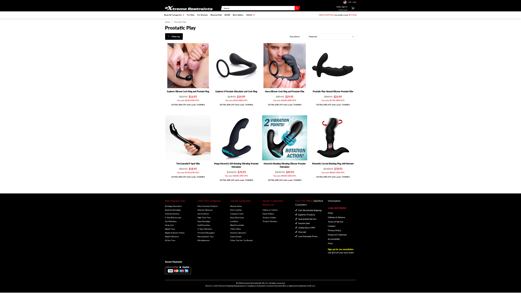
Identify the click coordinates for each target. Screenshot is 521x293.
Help (354, 2)
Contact (331, 226)
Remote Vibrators (205, 210)
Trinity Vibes (235, 229)
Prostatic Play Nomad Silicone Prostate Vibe (333, 91)
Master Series (236, 206)
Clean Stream (236, 236)
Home (167, 22)
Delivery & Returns (336, 217)
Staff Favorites (204, 225)
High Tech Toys (204, 217)
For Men (190, 15)
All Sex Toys (170, 240)
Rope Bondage (204, 221)
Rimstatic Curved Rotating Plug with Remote (333, 163)
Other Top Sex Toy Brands (241, 240)
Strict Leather (236, 210)
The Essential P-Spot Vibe (188, 163)
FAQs (330, 213)
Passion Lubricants (238, 233)
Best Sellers (238, 15)
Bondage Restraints (173, 206)
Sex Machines (171, 221)
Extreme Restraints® (276, 286)
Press (330, 243)
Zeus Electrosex (237, 217)
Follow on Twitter (270, 210)
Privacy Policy (334, 230)
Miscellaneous (204, 240)
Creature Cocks (237, 214)
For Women (202, 15)
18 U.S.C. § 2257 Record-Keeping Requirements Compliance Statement (235, 286)
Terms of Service (335, 221)
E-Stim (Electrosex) (173, 217)
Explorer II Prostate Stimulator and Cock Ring (236, 91)
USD (345, 2)
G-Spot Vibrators (205, 229)
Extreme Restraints (251, 283)
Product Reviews (270, 221)
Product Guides (269, 217)
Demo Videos (268, 214)
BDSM (227, 15)
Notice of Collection (337, 234)
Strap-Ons (169, 225)
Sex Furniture (203, 214)
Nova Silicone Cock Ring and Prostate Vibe (284, 91)
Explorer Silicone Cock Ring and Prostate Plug (188, 91)
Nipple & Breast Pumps (175, 233)
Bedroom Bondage (173, 210)
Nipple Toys (170, 229)
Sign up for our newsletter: (341, 249)
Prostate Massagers (206, 233)
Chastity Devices (172, 214)
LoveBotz (234, 221)
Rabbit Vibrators (172, 236)
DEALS (249, 15)
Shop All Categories (173, 15)
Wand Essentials (237, 225)
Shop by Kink (216, 15)
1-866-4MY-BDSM (337, 208)
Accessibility (334, 239)
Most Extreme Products (208, 206)
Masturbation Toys (206, 236)
